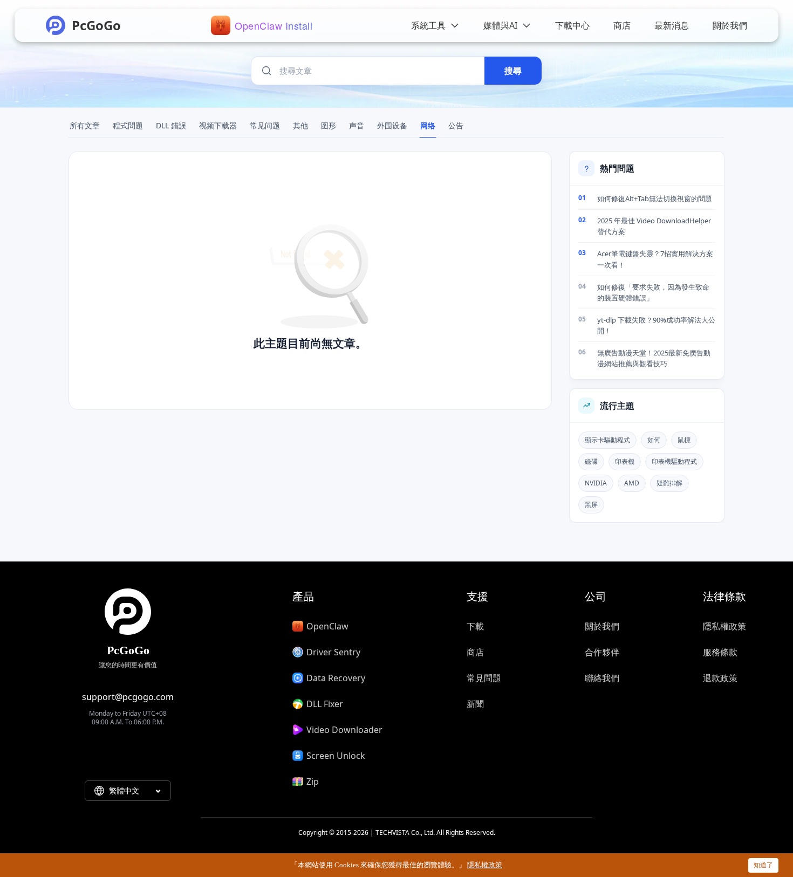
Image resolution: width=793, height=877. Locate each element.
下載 (475, 626)
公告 (455, 125)
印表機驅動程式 (674, 461)
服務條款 (720, 652)
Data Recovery (335, 678)
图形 (328, 125)
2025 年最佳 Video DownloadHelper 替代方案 (654, 226)
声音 (356, 125)
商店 (475, 652)
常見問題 (484, 678)
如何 (653, 439)
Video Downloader (344, 730)
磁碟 (591, 461)
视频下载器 (218, 125)
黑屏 (591, 504)
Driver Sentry (333, 652)
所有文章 (85, 125)
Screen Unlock (335, 756)
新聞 (475, 704)
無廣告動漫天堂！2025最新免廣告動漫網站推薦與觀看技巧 (653, 358)
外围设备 (392, 125)
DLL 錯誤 (171, 125)
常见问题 (265, 125)
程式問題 (128, 125)
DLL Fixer (324, 704)
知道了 (763, 865)
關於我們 (602, 626)
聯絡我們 (602, 678)
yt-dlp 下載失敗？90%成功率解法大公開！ (656, 325)
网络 (427, 125)
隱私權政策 (724, 626)
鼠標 (684, 439)
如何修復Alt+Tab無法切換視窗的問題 (654, 198)
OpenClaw (327, 626)
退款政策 (720, 678)
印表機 (624, 461)
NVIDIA (596, 483)
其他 (300, 125)
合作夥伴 (602, 652)
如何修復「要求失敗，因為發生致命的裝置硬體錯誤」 (653, 292)
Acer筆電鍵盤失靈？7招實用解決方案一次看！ (655, 259)
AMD (631, 483)
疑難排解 (669, 483)
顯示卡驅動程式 (607, 439)
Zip (312, 781)
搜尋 (513, 71)
